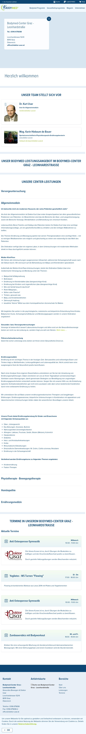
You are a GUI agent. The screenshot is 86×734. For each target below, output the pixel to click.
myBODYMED (70, 2)
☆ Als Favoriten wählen (9, 2)
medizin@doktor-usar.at (27, 111)
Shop (83, 2)
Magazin (70, 8)
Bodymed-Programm (37, 8)
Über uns (62, 687)
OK (8, 730)
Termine (62, 693)
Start (60, 685)
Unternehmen (80, 8)
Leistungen (63, 690)
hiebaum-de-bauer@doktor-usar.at (31, 141)
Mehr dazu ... (62, 330)
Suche (58, 2)
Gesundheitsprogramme (56, 8)
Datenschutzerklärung (27, 724)
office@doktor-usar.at (16, 45)
